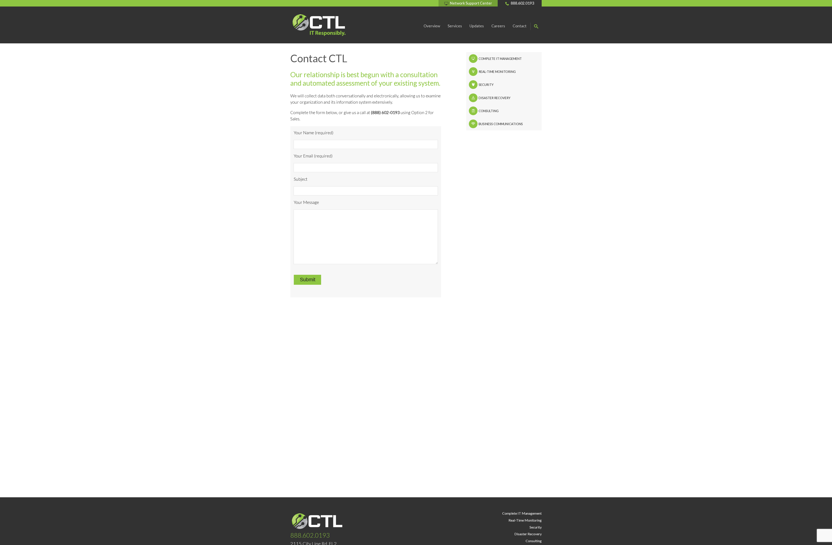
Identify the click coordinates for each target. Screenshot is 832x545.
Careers (498, 26)
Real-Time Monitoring (497, 72)
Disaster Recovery (494, 98)
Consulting (488, 111)
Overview (432, 26)
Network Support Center (471, 3)
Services (455, 26)
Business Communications (500, 124)
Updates (477, 26)
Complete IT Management (500, 59)
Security (486, 85)
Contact (519, 26)
